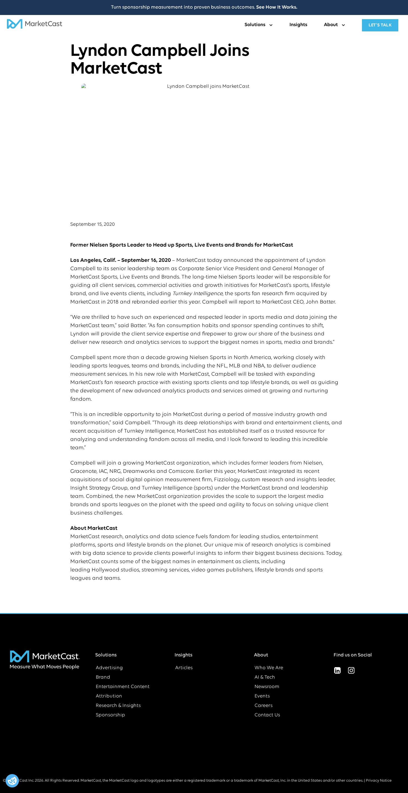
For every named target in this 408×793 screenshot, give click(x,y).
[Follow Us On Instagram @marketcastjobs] (351, 670)
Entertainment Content (123, 686)
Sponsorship (110, 715)
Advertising (109, 668)
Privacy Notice (379, 781)
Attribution (109, 696)
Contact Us (267, 715)
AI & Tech (265, 677)
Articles (184, 668)
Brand (103, 677)
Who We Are (269, 668)
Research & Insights (118, 705)
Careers (264, 705)
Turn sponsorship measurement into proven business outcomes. (204, 7)
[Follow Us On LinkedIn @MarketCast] (337, 670)
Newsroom (267, 686)
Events (262, 696)
